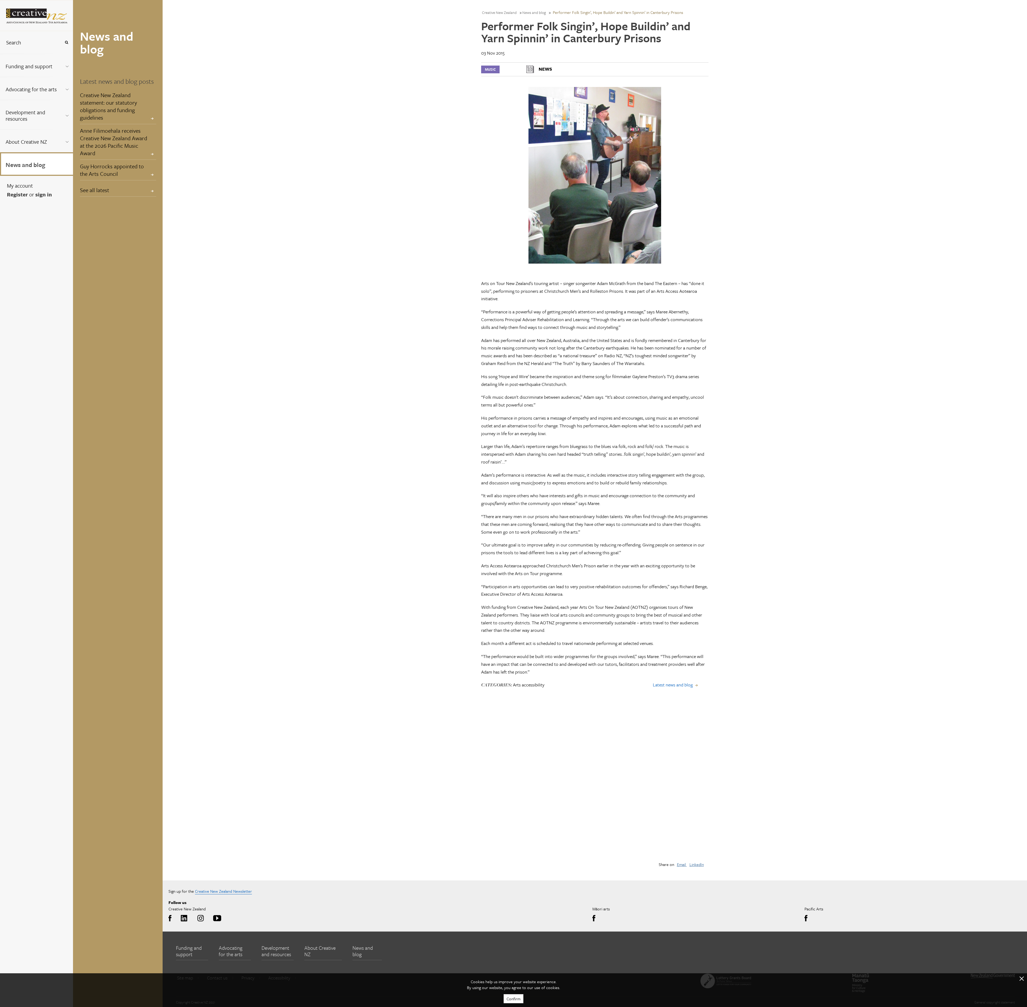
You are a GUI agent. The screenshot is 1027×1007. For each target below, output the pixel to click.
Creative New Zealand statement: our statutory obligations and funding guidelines (108, 106)
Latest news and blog (673, 684)
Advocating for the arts (31, 89)
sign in (43, 194)
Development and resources (25, 115)
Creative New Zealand (499, 12)
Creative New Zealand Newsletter (223, 891)
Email (682, 864)
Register (17, 194)
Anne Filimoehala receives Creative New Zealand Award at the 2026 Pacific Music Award (113, 142)
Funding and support (29, 66)
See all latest (94, 190)
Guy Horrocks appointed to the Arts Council (112, 170)
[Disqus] (594, 781)
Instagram (199, 918)
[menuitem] (36, 65)
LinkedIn (696, 864)
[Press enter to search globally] (66, 42)
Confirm (513, 999)
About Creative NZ (26, 142)
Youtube (216, 918)
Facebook (171, 918)
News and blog (25, 164)
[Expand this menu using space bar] (67, 65)
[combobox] (30, 42)
